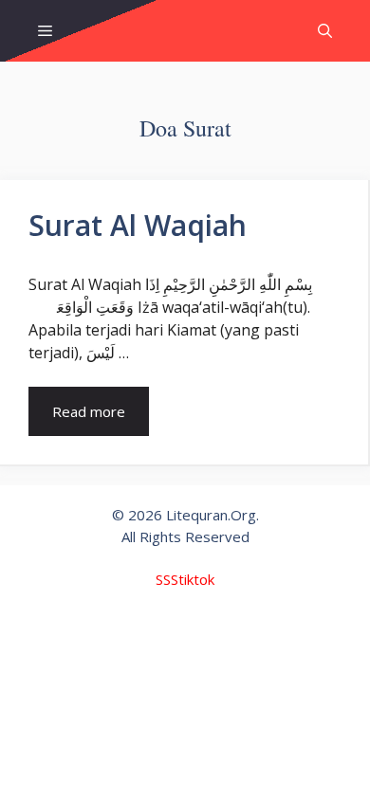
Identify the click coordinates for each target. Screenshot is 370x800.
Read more (88, 411)
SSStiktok (185, 579)
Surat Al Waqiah (137, 225)
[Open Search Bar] (325, 31)
